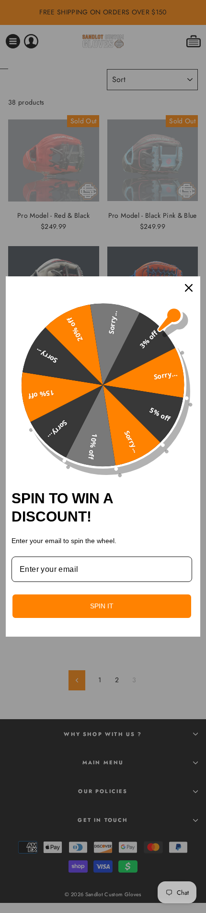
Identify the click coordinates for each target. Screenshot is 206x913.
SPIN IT (102, 606)
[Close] (188, 287)
